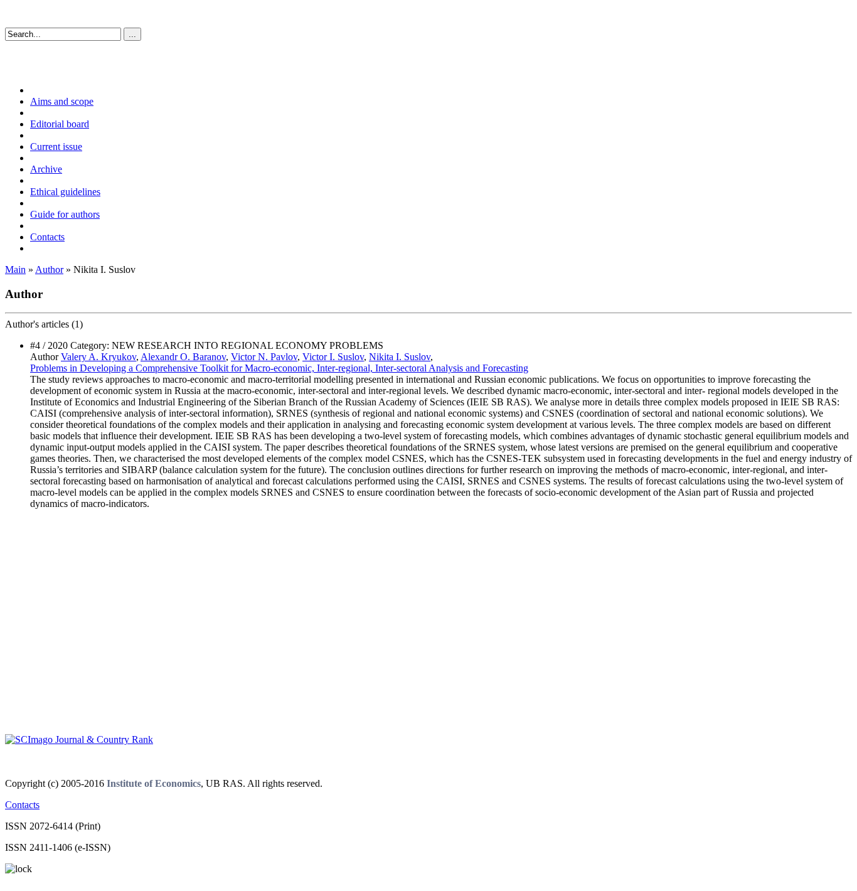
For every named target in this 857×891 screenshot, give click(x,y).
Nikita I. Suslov (399, 356)
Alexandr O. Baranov (183, 356)
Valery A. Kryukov (98, 356)
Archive (46, 169)
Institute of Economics (154, 783)
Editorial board (59, 124)
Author (49, 269)
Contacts (47, 237)
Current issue (56, 146)
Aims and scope (61, 101)
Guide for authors (65, 214)
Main (15, 269)
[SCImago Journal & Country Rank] (79, 739)
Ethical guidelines (65, 191)
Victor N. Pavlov (264, 356)
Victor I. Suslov (333, 356)
